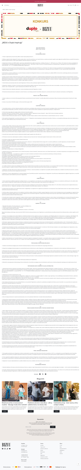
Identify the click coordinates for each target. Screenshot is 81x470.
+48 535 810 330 (24, 455)
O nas (61, 445)
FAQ (68, 5)
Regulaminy (42, 455)
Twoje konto (42, 447)
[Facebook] (2, 448)
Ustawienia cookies (44, 456)
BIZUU (4, 9)
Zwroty (41, 450)
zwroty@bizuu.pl (24, 452)
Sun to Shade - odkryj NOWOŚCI (40, 1)
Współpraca (62, 450)
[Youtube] (9, 448)
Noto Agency (63, 467)
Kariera (61, 453)
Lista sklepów (23, 461)
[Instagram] (5, 448)
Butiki (61, 451)
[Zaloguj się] (71, 5)
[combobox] (13, 5)
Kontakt (41, 445)
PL (77, 5)
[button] (75, 5)
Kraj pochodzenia (63, 448)
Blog (60, 447)
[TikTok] (7, 448)
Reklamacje (42, 451)
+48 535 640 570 (24, 454)
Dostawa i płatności (44, 448)
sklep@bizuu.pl (24, 450)
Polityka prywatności (44, 458)
